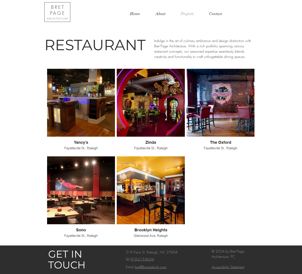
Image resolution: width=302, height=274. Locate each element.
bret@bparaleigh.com (150, 266)
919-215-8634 (142, 259)
